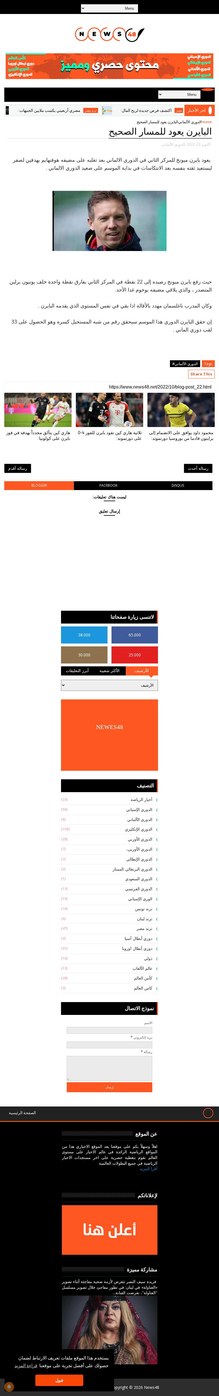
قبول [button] (59, 1380)
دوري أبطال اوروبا (137, 948)
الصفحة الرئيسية (22, 1112)
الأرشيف (142, 670)
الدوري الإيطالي (139, 859)
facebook (108, 485)
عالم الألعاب (143, 968)
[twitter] (138, 1177)
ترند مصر (107, 110)
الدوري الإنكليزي (139, 829)
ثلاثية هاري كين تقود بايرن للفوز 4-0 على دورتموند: (110, 435)
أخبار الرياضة (142, 799)
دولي (148, 958)
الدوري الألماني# (185, 363)
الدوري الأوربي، (139, 849)
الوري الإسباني (140, 899)
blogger (39, 485)
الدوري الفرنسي (139, 889)
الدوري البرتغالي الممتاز (132, 869)
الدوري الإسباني (139, 809)
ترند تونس (144, 909)
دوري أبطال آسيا (138, 938)
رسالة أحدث (198, 468)
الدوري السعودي (139, 879)
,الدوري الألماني (174, 144)
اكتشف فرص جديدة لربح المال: (162, 110)
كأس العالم (143, 978)
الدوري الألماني (190, 121)
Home (207, 121)
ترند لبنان (145, 918)
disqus (178, 485)
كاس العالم (143, 988)
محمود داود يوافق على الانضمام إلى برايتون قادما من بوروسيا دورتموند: (181, 435)
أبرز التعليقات (77, 670)
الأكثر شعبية (110, 670)
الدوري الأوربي (140, 839)
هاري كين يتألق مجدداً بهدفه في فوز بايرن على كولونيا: (38, 435)
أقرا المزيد (148, 1168)
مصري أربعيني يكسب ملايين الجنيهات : (65, 110)
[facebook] (151, 1177)
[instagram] (124, 1177)
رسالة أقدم (17, 468)
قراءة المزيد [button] (26, 1365)
